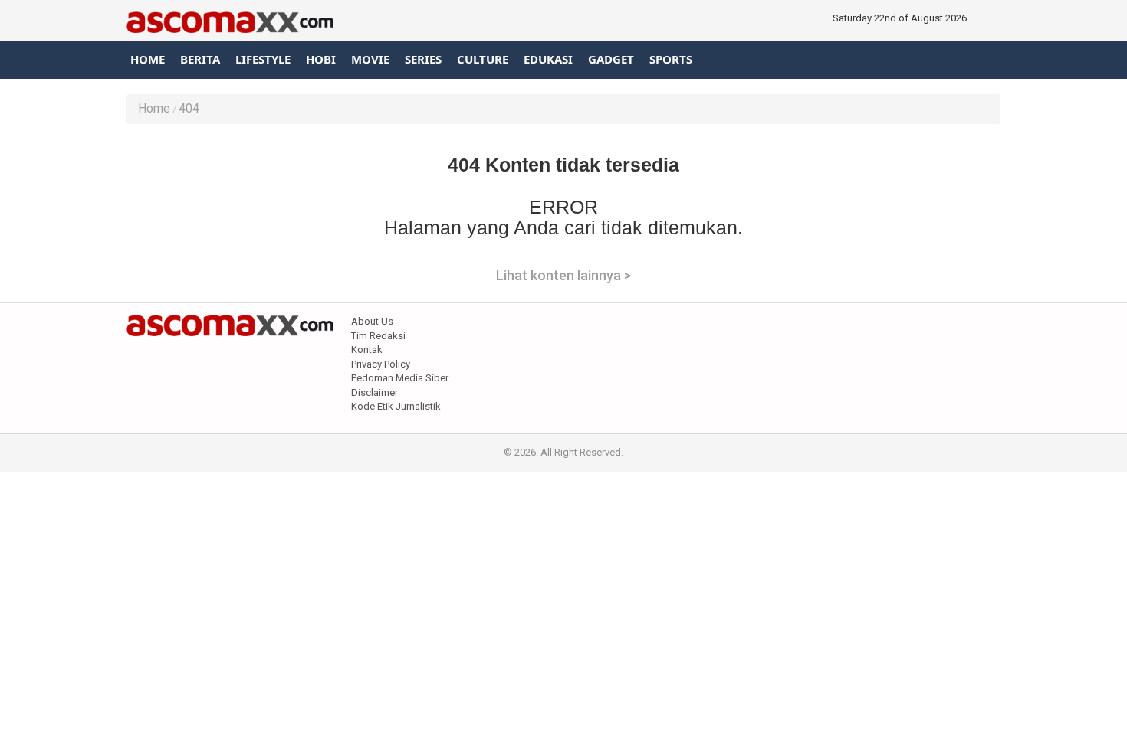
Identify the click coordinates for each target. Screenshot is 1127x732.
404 (189, 108)
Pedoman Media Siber (400, 378)
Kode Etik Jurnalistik (396, 406)
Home (147, 59)
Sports (670, 59)
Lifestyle (263, 59)
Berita (200, 59)
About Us (372, 321)
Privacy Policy (380, 364)
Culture (482, 59)
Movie (370, 59)
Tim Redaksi (378, 335)
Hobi (321, 59)
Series (423, 59)
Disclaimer (374, 392)
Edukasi (548, 59)
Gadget (611, 59)
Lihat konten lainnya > (563, 275)
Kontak (367, 349)
